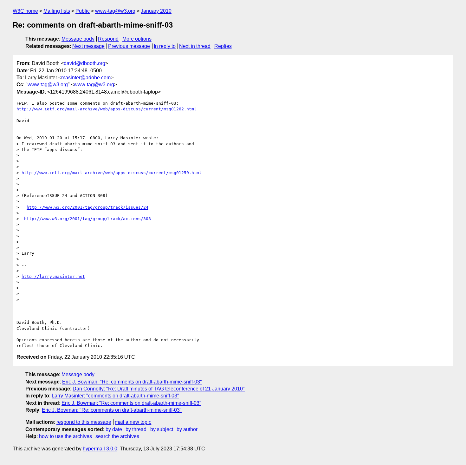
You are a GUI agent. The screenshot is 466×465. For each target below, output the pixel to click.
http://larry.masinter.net (53, 276)
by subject (161, 429)
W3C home (25, 11)
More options (137, 39)
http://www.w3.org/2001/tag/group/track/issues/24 (87, 207)
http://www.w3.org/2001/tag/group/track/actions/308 (87, 218)
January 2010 (156, 11)
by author (187, 429)
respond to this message (83, 422)
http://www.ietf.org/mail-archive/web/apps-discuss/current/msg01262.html (106, 109)
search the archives (117, 436)
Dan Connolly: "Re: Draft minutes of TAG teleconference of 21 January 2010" (159, 388)
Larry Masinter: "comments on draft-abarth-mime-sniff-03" (115, 395)
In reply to (165, 46)
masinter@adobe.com (86, 77)
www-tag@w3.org (115, 11)
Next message (88, 46)
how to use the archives (65, 436)
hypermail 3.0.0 (100, 448)
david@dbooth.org (84, 63)
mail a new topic (133, 422)
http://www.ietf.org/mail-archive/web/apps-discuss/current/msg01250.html (112, 172)
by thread (136, 429)
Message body (77, 39)
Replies (223, 46)
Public (82, 11)
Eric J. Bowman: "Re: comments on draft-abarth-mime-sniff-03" (132, 381)
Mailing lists (56, 11)
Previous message (129, 46)
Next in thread (194, 46)
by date (114, 429)
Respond (108, 39)
